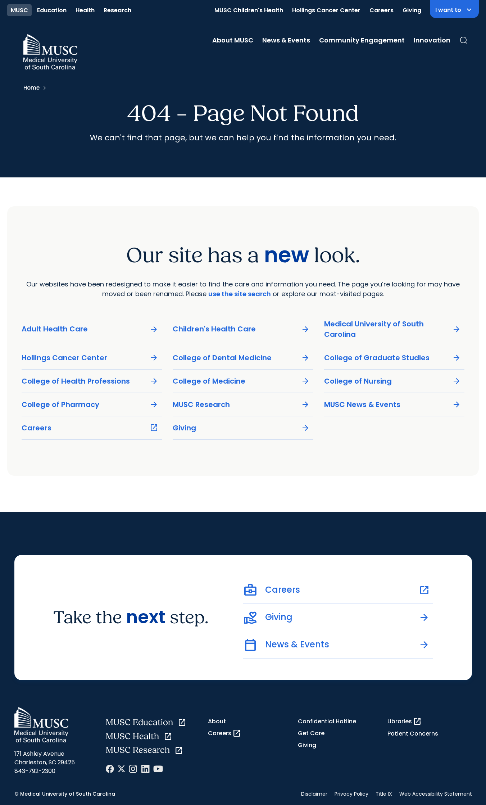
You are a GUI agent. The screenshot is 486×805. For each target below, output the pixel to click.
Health (85, 10)
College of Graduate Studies (392, 358)
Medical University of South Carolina (392, 329)
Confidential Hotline (327, 721)
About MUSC (232, 40)
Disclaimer (314, 793)
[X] (121, 768)
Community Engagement (362, 40)
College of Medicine (241, 381)
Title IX (384, 793)
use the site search (239, 293)
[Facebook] (110, 769)
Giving (412, 10)
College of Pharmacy (90, 404)
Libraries (404, 721)
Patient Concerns (412, 733)
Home (31, 87)
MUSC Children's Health (248, 10)
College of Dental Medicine (241, 358)
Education (52, 10)
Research (117, 10)
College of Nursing (392, 381)
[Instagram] (133, 769)
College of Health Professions (90, 381)
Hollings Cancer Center (326, 10)
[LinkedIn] (145, 769)
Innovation (432, 40)
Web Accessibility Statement (435, 793)
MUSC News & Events (392, 404)
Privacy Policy (351, 793)
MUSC (19, 10)
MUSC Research (241, 404)
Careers (381, 10)
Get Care (311, 733)
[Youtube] (158, 768)
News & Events (286, 40)
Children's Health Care (241, 329)
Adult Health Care (90, 329)
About (217, 721)
